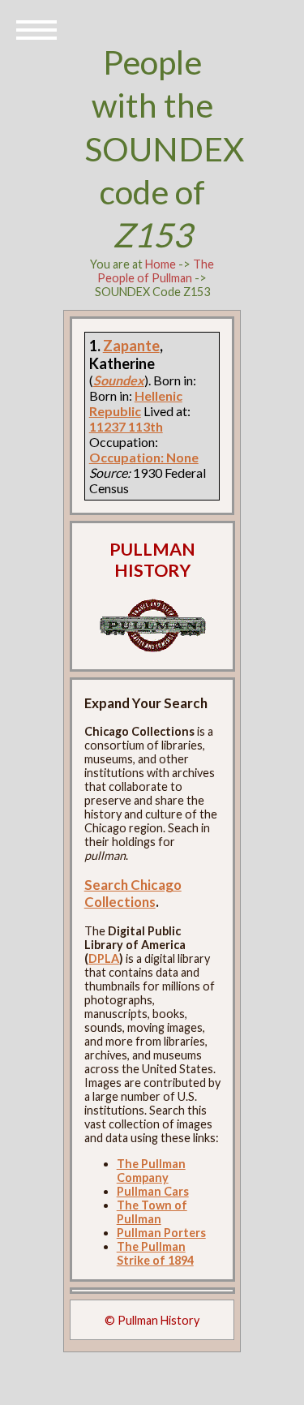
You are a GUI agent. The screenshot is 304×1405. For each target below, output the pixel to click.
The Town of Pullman (152, 1212)
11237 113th (126, 426)
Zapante (131, 345)
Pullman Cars (153, 1191)
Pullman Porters (161, 1233)
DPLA (103, 958)
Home (160, 264)
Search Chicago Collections (133, 893)
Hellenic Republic (135, 403)
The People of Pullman (155, 271)
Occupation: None (144, 457)
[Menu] (36, 28)
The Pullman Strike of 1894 (155, 1253)
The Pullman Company (151, 1170)
